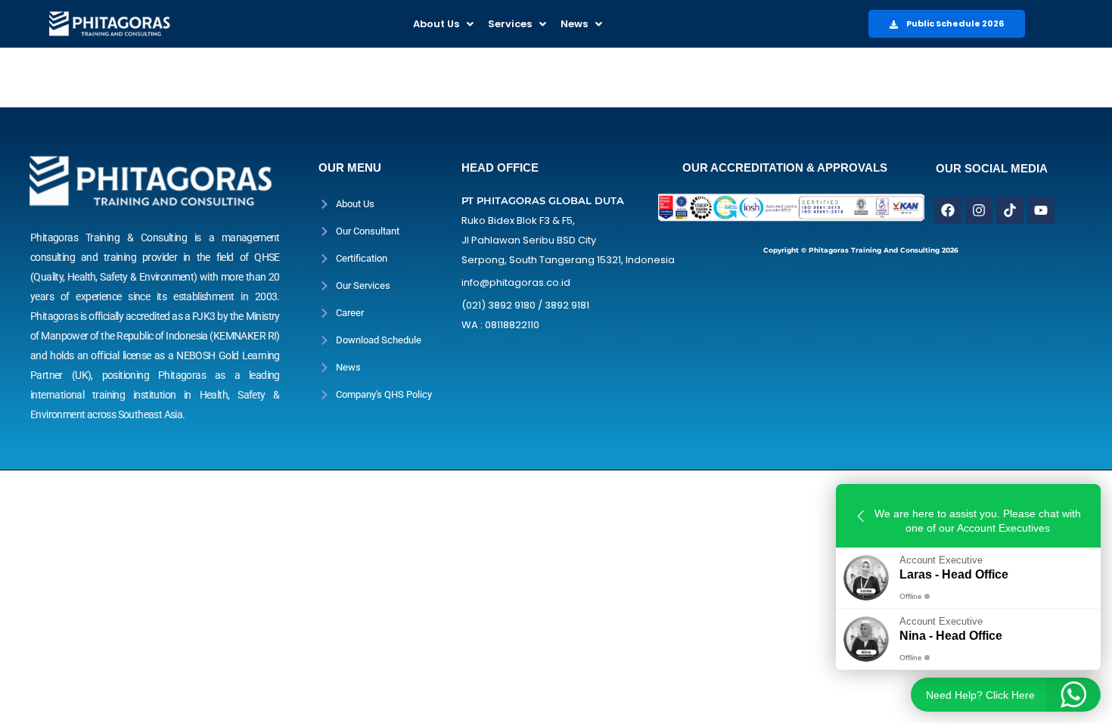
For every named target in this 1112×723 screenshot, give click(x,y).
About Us (436, 24)
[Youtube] (1041, 210)
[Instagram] (978, 210)
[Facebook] (947, 210)
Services (510, 24)
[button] (443, 24)
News (574, 24)
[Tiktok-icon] (1009, 210)
